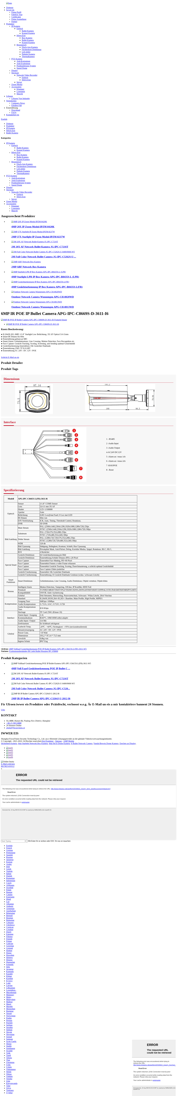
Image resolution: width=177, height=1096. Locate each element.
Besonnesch (21, 45)
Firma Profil (16, 12)
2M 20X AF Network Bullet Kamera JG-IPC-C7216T (39, 246)
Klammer (20, 89)
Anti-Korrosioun (23, 61)
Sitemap (58, 741)
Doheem (9, 7)
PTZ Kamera (16, 59)
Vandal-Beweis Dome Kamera (105, 743)
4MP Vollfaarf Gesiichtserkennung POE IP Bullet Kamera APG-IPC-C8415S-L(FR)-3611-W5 (48, 649)
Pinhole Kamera (28, 54)
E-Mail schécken (8, 764)
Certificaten (16, 17)
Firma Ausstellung (18, 19)
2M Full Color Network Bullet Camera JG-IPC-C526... (40, 688)
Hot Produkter (48, 741)
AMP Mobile (68, 741)
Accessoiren (16, 87)
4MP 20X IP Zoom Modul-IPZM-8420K (32, 226)
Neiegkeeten (11, 101)
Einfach (20, 28)
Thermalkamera (28, 56)
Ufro (3, 710)
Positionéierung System (26, 66)
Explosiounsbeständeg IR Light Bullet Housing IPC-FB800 (33, 651)
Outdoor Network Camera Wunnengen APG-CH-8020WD (42, 296)
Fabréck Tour (16, 14)
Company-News (18, 103)
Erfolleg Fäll (16, 105)
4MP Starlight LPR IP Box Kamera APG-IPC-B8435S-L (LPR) (45, 276)
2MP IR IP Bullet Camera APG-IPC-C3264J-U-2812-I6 (40, 698)
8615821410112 (7, 766)
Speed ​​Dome (22, 68)
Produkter (10, 24)
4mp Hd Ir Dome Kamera (59, 743)
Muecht (20, 94)
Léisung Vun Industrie (20, 98)
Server (19, 82)
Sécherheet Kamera (9, 743)
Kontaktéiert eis (12, 115)
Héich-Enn (21, 35)
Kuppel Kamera (28, 33)
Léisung (9, 96)
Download (15, 110)
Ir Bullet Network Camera (81, 743)
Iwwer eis (10, 10)
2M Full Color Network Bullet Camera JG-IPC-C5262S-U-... (43, 256)
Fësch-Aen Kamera (30, 47)
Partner (14, 21)
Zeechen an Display (127, 743)
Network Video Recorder (27, 75)
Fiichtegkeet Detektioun (31, 49)
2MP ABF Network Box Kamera (28, 266)
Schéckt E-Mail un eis (10, 357)
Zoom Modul (16, 84)
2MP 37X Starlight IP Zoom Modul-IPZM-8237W (38, 236)
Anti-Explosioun (23, 63)
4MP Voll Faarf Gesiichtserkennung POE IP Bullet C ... (40, 668)
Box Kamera (27, 38)
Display (14, 70)
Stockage (15, 73)
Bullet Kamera (28, 31)
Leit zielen (26, 52)
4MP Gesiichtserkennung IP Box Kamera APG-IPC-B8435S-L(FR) (47, 287)
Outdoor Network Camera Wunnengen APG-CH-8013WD (42, 307)
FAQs (13, 112)
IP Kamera (15, 26)
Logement (21, 91)
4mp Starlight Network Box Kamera (33, 743)
